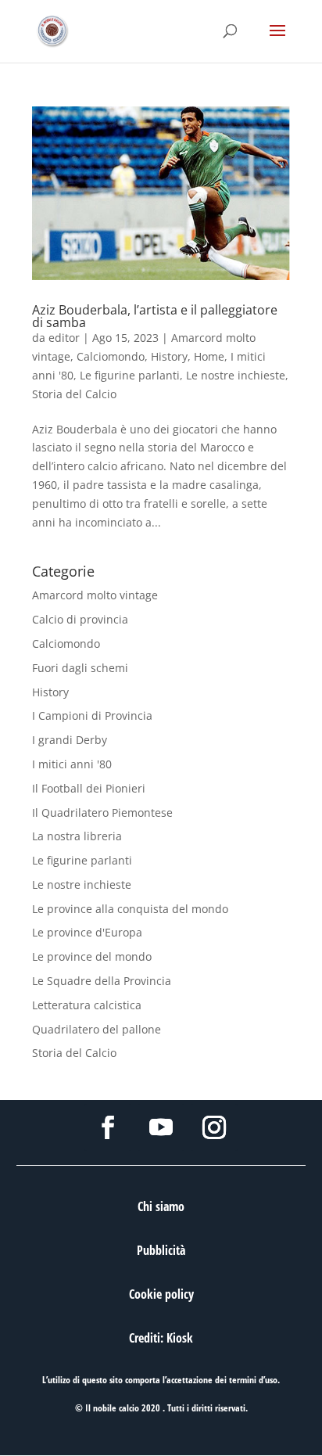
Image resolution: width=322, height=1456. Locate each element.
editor (64, 337)
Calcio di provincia (80, 619)
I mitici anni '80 (72, 764)
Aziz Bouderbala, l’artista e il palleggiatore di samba (154, 316)
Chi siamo (161, 1206)
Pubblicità (161, 1250)
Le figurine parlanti (130, 375)
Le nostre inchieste (235, 375)
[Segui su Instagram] (214, 1127)
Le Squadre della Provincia (101, 980)
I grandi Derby (69, 739)
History (169, 356)
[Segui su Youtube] (161, 1127)
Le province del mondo (92, 956)
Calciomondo (111, 356)
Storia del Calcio (74, 393)
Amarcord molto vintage (95, 595)
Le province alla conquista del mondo (130, 908)
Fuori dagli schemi (80, 667)
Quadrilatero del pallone (96, 1029)
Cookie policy (161, 1294)
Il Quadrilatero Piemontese (102, 812)
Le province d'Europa (87, 932)
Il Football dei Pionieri (88, 788)
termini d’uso (253, 1379)
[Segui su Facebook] (107, 1127)
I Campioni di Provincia (92, 715)
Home (209, 356)
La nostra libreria (77, 836)
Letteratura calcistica (86, 1005)
